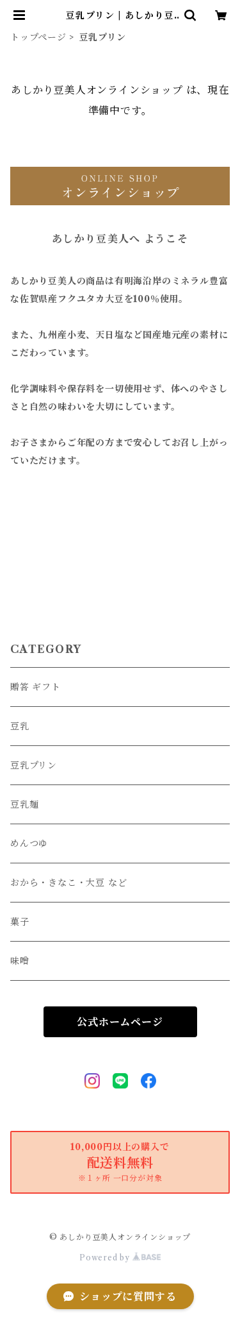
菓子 (19, 922)
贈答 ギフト (35, 687)
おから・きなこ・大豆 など (68, 882)
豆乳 (19, 726)
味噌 (19, 961)
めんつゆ (29, 843)
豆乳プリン (33, 765)
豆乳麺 (24, 804)
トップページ (38, 37)
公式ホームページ (120, 1021)
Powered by (105, 1257)
